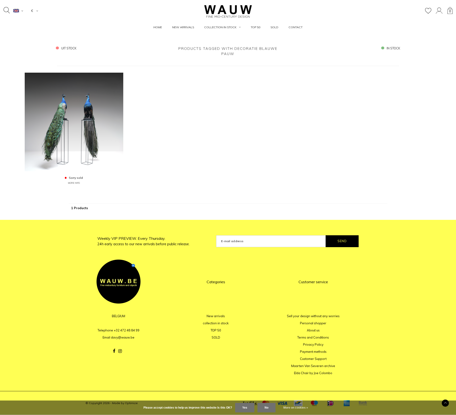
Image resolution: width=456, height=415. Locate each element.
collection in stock (220, 27)
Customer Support (313, 359)
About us (313, 330)
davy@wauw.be (122, 337)
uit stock (68, 48)
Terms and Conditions (313, 337)
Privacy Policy (313, 344)
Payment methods (313, 352)
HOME (157, 27)
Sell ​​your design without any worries (313, 316)
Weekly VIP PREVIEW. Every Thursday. (143, 241)
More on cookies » (295, 407)
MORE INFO (74, 183)
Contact (296, 27)
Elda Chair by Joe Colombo (313, 373)
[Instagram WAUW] (120, 351)
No (266, 407)
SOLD (274, 27)
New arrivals (183, 27)
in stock (393, 48)
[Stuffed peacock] (74, 121)
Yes (244, 407)
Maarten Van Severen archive (313, 366)
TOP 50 (255, 27)
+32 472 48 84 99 (126, 330)
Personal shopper (313, 323)
